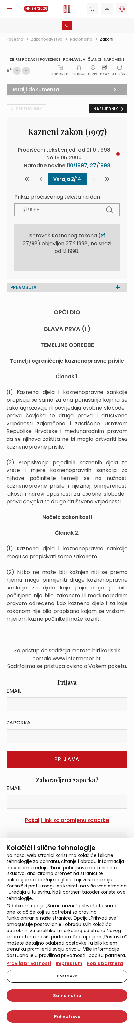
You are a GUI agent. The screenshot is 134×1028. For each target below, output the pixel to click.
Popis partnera (105, 963)
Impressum (69, 963)
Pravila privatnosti (29, 963)
